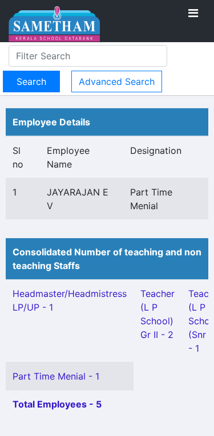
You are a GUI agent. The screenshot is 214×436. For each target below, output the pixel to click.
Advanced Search (117, 81)
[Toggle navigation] (193, 13)
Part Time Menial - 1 (56, 376)
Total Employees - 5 (57, 404)
